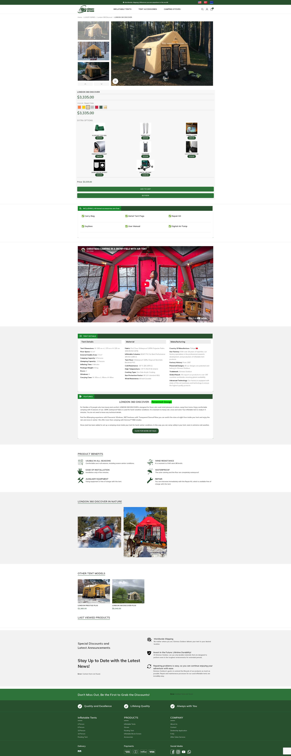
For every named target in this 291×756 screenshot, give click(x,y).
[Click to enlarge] (115, 81)
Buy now (145, 195)
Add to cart (145, 189)
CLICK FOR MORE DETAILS (145, 431)
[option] (93, 30)
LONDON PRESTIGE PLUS (88, 605)
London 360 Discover (105, 17)
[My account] (207, 9)
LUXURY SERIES (90, 17)
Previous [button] (85, 84)
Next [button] (101, 84)
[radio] (79, 107)
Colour (80, 103)
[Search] (202, 9)
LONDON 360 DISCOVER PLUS (124, 605)
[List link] (99, 724)
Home (80, 17)
